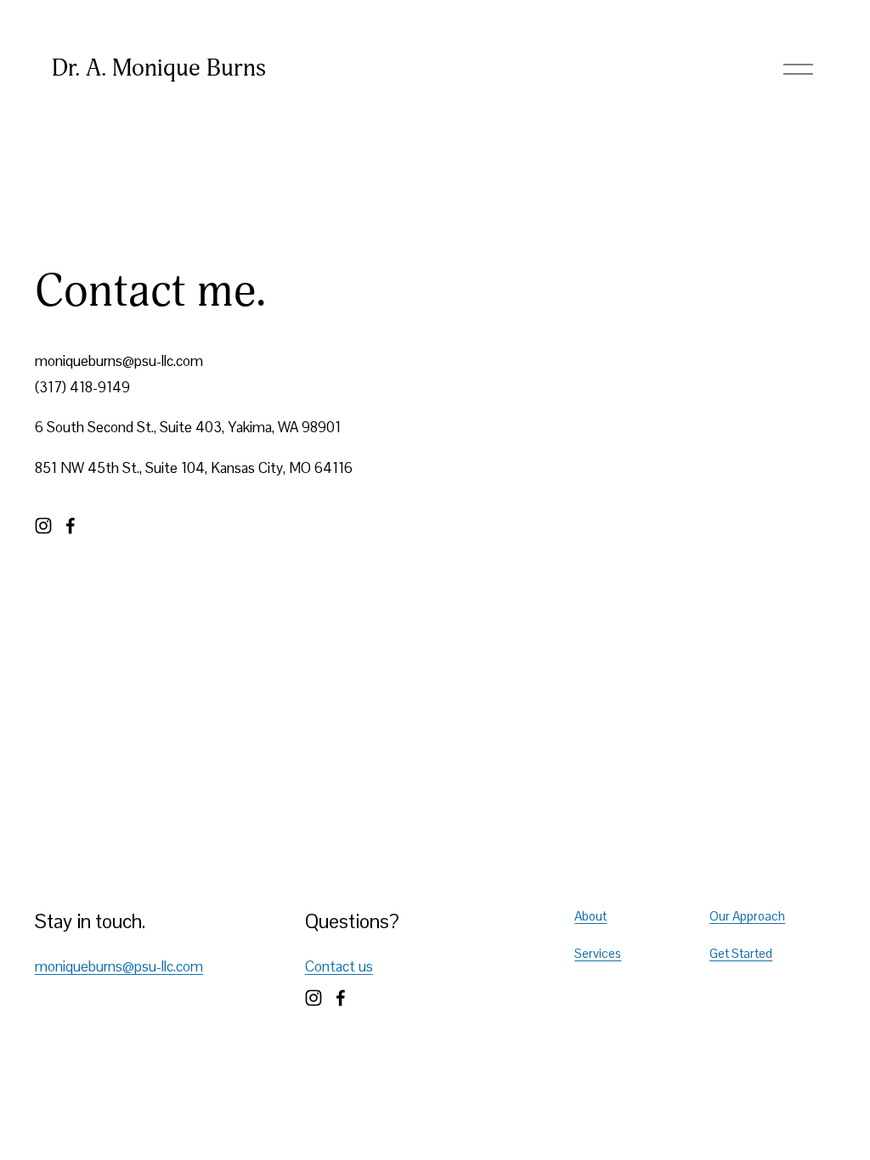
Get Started (740, 953)
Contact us (339, 966)
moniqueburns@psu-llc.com (119, 966)
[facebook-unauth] (70, 525)
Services (597, 953)
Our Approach (747, 916)
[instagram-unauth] (43, 525)
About (590, 916)
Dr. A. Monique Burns (159, 67)
